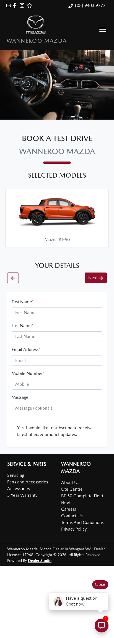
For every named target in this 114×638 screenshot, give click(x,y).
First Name (23, 301)
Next (93, 277)
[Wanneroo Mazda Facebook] (15, 5)
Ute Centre (72, 489)
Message (20, 397)
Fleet (66, 502)
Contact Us (71, 515)
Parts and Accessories (27, 482)
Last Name (22, 325)
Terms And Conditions (82, 522)
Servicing (15, 475)
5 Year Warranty (22, 495)
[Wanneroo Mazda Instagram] (23, 5)
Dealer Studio (39, 560)
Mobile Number (28, 373)
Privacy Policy (74, 529)
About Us (70, 482)
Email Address (26, 349)
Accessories (18, 488)
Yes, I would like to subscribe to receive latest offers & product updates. (55, 431)
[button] (103, 29)
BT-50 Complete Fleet (82, 495)
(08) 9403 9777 (90, 5)
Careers (68, 509)
